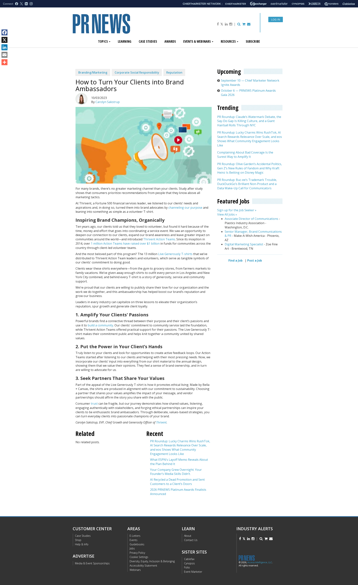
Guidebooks (137, 544)
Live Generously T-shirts (175, 254)
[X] (4, 40)
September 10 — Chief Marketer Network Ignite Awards (250, 82)
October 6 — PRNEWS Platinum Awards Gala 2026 (248, 92)
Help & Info (81, 544)
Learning (124, 41)
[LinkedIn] (4, 47)
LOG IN (275, 19)
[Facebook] (4, 32)
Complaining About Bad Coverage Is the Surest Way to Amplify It (245, 155)
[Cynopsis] (298, 4)
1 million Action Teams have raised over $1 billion (125, 243)
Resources (228, 41)
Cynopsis (189, 563)
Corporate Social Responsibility (137, 72)
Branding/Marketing (92, 72)
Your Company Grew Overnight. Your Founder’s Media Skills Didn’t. (176, 472)
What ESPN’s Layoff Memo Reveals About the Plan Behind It (179, 462)
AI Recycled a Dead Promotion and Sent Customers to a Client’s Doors (177, 482)
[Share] (4, 62)
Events (133, 540)
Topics (103, 41)
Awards (170, 41)
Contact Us (190, 540)
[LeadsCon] (314, 4)
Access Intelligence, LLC (259, 562)
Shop (78, 540)
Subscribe (253, 41)
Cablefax (189, 559)
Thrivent (161, 422)
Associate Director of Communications (251, 219)
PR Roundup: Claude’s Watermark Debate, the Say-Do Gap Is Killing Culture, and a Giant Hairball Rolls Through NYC (249, 121)
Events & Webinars (197, 41)
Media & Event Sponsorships (92, 563)
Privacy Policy (137, 552)
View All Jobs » (227, 214)
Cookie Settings (139, 557)
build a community (100, 325)
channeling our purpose (185, 207)
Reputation (174, 72)
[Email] (4, 54)
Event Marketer (193, 571)
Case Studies (148, 41)
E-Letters (135, 535)
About (187, 535)
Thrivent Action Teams (159, 239)
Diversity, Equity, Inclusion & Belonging (152, 561)
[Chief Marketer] (235, 4)
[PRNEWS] (114, 27)
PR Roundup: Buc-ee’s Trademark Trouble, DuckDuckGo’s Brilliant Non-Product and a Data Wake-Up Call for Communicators (247, 184)
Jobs (132, 548)
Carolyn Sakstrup (107, 102)
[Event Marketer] (279, 4)
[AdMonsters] (331, 3)
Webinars (135, 570)
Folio (187, 567)
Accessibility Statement (143, 565)
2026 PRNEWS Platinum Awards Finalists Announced (178, 492)
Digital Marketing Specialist (244, 244)
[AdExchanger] (258, 4)
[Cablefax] (349, 4)
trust (94, 403)
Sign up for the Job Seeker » (236, 210)
